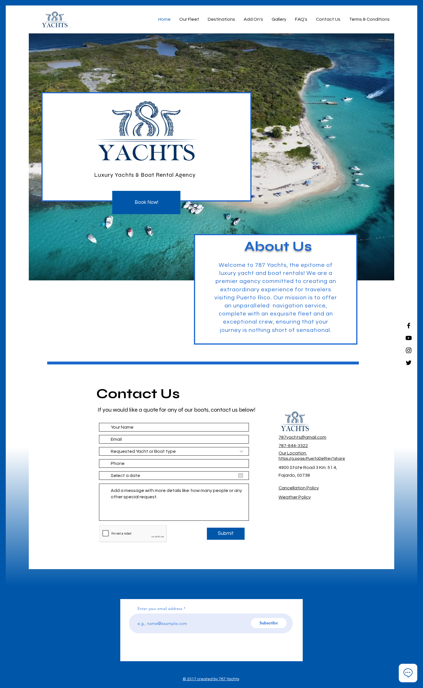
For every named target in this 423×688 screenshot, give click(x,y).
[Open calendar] (240, 475)
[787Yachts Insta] (408, 350)
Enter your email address (160, 609)
